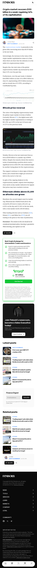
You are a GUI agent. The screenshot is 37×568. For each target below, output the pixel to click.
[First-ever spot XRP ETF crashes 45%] (7, 351)
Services (6, 497)
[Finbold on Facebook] (4, 521)
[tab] (5, 564)
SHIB (23, 215)
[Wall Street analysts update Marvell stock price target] (7, 371)
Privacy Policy (9, 403)
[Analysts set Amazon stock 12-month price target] (7, 450)
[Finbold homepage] (18, 476)
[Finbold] (9, 2)
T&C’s (25, 401)
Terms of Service (18, 484)
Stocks (14, 357)
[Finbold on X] (7, 521)
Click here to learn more (14, 546)
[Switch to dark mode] (32, 2)
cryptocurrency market (13, 47)
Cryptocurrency (12, 43)
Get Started (19, 281)
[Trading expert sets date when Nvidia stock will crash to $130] (7, 361)
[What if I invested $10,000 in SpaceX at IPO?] (7, 381)
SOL (9, 215)
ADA (30, 213)
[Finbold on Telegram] (11, 521)
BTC (16, 117)
